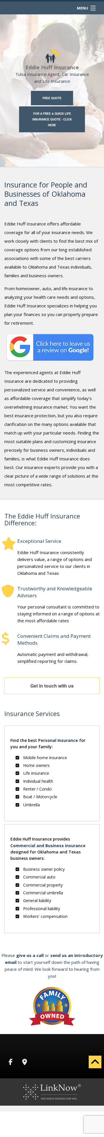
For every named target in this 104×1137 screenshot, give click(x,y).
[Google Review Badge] (50, 347)
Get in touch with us (52, 685)
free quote (52, 98)
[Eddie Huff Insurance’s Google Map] (24, 1062)
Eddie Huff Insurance (52, 67)
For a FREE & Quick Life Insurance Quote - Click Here (52, 119)
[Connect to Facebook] (10, 1062)
